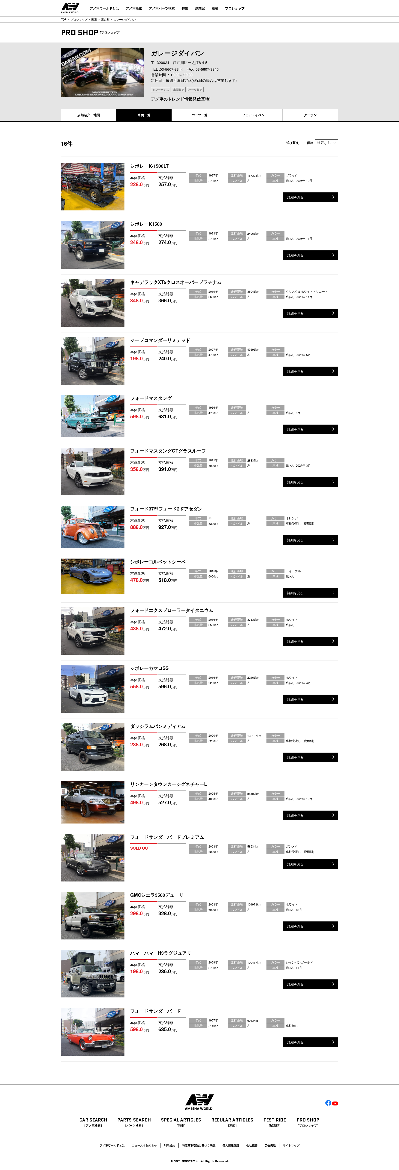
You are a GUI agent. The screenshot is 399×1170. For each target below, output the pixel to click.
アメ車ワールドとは (104, 8)
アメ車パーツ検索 (162, 8)
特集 (185, 8)
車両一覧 (144, 114)
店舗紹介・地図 (88, 114)
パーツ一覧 (199, 114)
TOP (63, 19)
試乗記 (200, 8)
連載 (215, 8)
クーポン (310, 114)
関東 (94, 19)
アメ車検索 (134, 8)
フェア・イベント (255, 114)
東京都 (105, 19)
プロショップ (235, 8)
